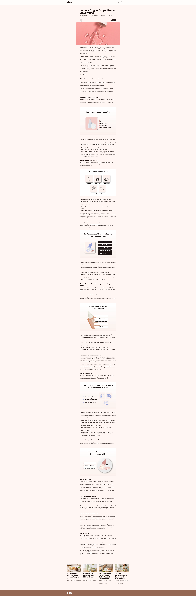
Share (114, 20)
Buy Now (118, 2)
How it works (103, 2)
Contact (127, 592)
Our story (111, 2)
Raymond (85, 19)
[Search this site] (128, 2)
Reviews (122, 592)
